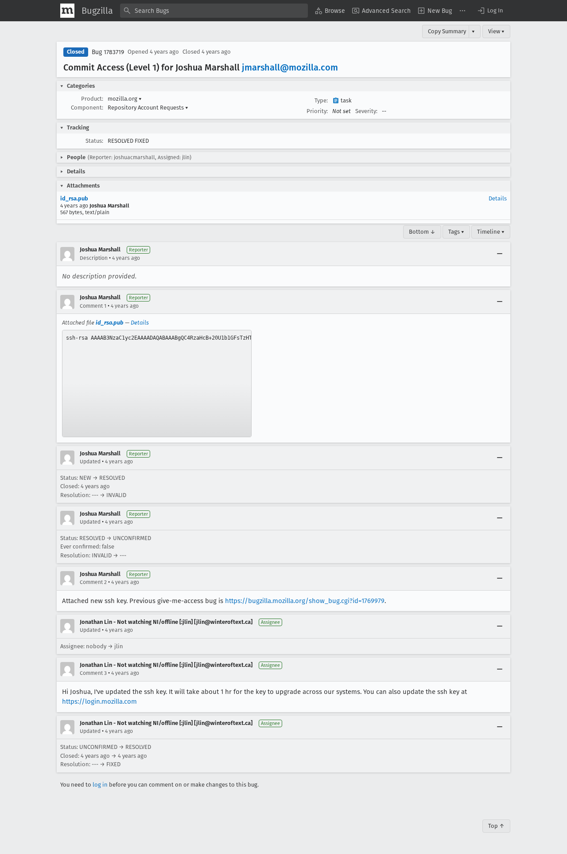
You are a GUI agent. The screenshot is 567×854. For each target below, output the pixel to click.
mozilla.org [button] (125, 98)
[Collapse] (500, 254)
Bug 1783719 (108, 52)
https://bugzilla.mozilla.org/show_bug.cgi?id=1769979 (304, 601)
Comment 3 (93, 673)
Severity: (366, 111)
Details (498, 198)
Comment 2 (93, 582)
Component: (87, 107)
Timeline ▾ (491, 231)
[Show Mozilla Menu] (67, 11)
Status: (94, 140)
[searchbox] (214, 11)
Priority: (317, 111)
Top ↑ (496, 826)
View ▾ (496, 31)
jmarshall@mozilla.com (290, 67)
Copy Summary (447, 31)
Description (94, 258)
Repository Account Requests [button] (148, 107)
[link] (157, 383)
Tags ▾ (456, 231)
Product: (92, 98)
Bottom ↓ (422, 231)
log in (100, 784)
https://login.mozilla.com (99, 701)
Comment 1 (93, 306)
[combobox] (214, 11)
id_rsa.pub (74, 198)
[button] (490, 11)
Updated (90, 461)
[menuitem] (330, 11)
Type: (321, 100)
